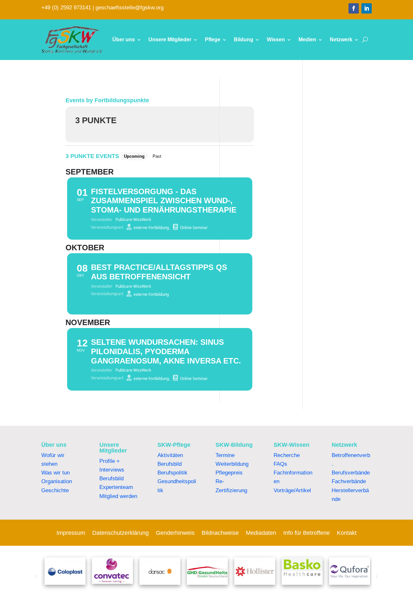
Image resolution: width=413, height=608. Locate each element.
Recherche (287, 455)
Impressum (70, 533)
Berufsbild (111, 478)
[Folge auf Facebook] (353, 8)
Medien (307, 39)
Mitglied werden (118, 496)
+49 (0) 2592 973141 (66, 8)
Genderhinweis (175, 533)
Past (157, 156)
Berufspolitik (172, 473)
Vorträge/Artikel (292, 490)
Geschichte (55, 490)
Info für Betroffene (306, 533)
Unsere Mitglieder (169, 39)
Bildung (243, 39)
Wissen (276, 39)
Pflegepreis (229, 473)
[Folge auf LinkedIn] (366, 8)
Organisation (56, 481)
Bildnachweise (220, 533)
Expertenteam (116, 487)
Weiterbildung (232, 464)
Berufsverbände (351, 473)
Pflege (212, 39)
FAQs (280, 464)
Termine (225, 455)
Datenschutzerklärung (120, 533)
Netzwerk (341, 39)
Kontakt (347, 533)
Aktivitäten (170, 455)
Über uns (123, 39)
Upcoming (134, 156)
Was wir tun (55, 473)
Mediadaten (261, 533)
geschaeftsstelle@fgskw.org (130, 8)
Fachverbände (349, 481)
